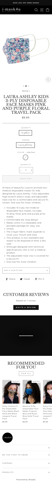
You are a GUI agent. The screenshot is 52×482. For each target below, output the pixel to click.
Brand (26, 140)
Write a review (26, 307)
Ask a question (13, 270)
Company (7, 463)
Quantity (26, 164)
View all (26, 373)
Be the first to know (15, 455)
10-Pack (25, 133)
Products (8, 472)
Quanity (26, 128)
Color (26, 152)
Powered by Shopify (26, 480)
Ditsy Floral (25, 157)
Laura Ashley (25, 145)
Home (25, 91)
